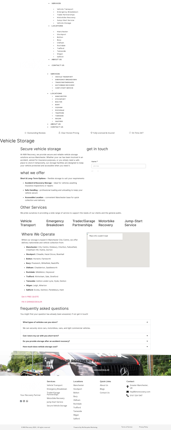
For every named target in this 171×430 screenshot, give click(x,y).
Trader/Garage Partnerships (53, 393)
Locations (57, 26)
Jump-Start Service (65, 20)
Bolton (60, 37)
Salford (59, 121)
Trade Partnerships (66, 15)
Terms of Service (126, 427)
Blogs (102, 389)
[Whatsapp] (27, 401)
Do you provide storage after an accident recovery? (46, 341)
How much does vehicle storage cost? (40, 346)
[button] (85, 322)
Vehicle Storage (64, 23)
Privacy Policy (143, 427)
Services (56, 3)
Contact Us (58, 65)
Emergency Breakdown (67, 12)
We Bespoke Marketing (89, 427)
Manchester (62, 32)
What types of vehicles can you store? (40, 322)
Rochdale (61, 46)
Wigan (60, 54)
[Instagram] (24, 401)
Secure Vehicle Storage (57, 405)
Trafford (60, 48)
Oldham (60, 43)
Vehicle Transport (65, 9)
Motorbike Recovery (66, 17)
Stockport (61, 34)
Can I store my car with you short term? (41, 336)
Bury (59, 40)
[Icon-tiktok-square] (21, 401)
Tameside (61, 51)
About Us (57, 59)
